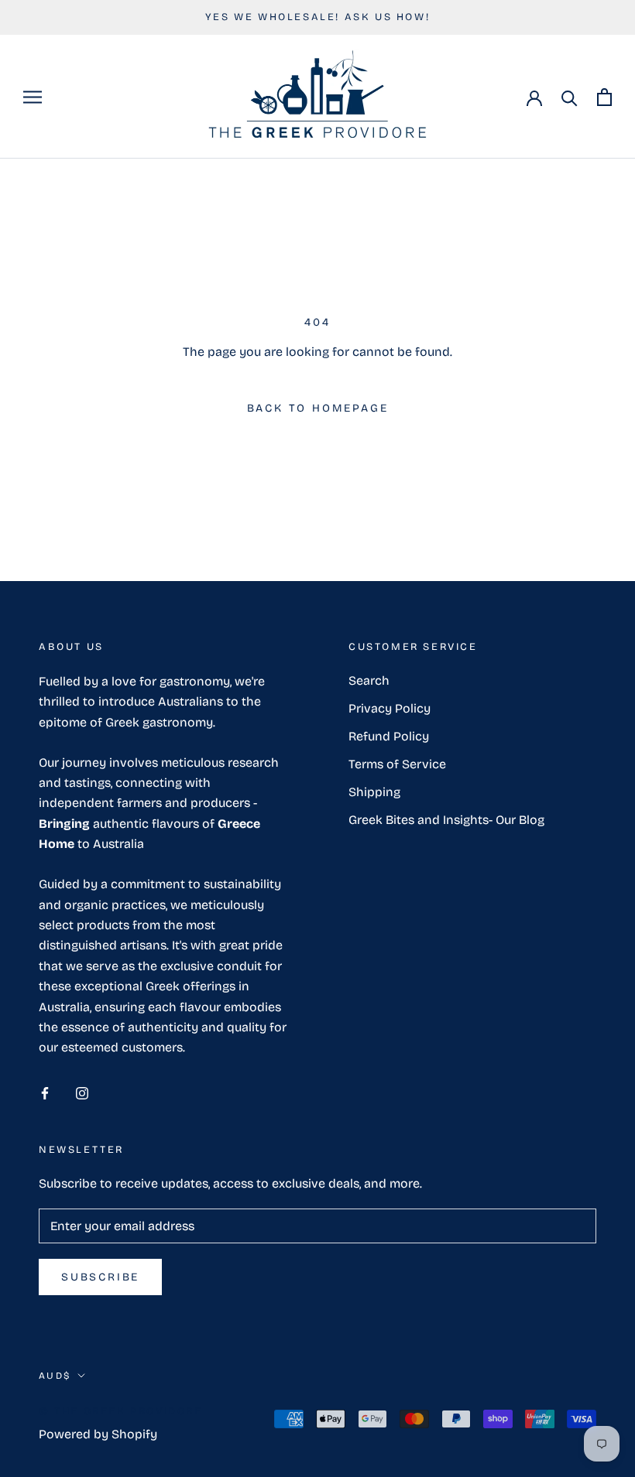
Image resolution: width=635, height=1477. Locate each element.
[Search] (569, 97)
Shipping (374, 792)
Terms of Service (397, 764)
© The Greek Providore (121, 1411)
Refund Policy (388, 736)
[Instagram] (82, 1092)
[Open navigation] (32, 97)
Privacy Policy (389, 708)
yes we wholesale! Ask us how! (317, 17)
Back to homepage (318, 408)
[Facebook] (45, 1092)
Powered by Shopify (98, 1434)
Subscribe (100, 1277)
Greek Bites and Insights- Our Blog (446, 819)
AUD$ (55, 1375)
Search (369, 680)
